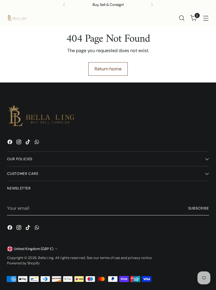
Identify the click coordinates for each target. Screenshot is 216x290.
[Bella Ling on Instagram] (19, 143)
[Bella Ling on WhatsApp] (37, 143)
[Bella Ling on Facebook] (10, 143)
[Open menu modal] (206, 18)
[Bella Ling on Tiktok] (28, 143)
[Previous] (64, 5)
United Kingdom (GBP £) (33, 248)
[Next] (152, 5)
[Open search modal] (182, 18)
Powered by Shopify (23, 263)
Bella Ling (45, 257)
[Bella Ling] (17, 18)
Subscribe (198, 208)
